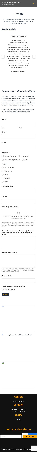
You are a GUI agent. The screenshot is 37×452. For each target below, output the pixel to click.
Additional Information (9, 252)
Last (20, 128)
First (3, 128)
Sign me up (30, 436)
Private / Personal (10, 156)
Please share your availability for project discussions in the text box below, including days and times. (18, 232)
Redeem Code (6, 276)
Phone (4, 142)
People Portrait (9, 167)
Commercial (24, 156)
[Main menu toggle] (33, 3)
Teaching (7, 178)
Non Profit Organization (12, 160)
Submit (5, 294)
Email (4, 132)
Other (26, 160)
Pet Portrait (8, 171)
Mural (6, 175)
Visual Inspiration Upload (10, 207)
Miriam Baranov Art (11, 2)
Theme (4, 196)
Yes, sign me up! (10, 289)
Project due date (7, 186)
